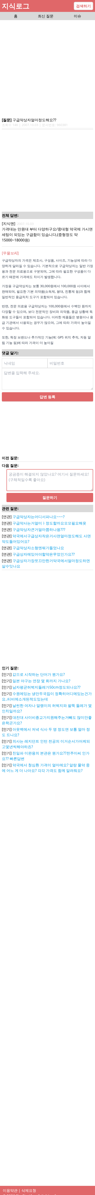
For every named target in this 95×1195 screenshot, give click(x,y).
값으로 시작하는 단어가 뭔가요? (38, 683)
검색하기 (83, 5)
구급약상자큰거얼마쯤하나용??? (38, 538)
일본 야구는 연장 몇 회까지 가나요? (41, 689)
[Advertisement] (47, 69)
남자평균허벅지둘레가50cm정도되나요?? (46, 696)
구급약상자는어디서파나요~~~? (38, 525)
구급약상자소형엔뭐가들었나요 (38, 557)
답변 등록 (47, 405)
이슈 (77, 16)
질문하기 (49, 506)
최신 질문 (45, 16)
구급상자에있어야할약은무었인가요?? (43, 563)
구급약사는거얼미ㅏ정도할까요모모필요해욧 (49, 532)
